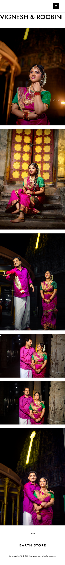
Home (32, 533)
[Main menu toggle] (56, 6)
